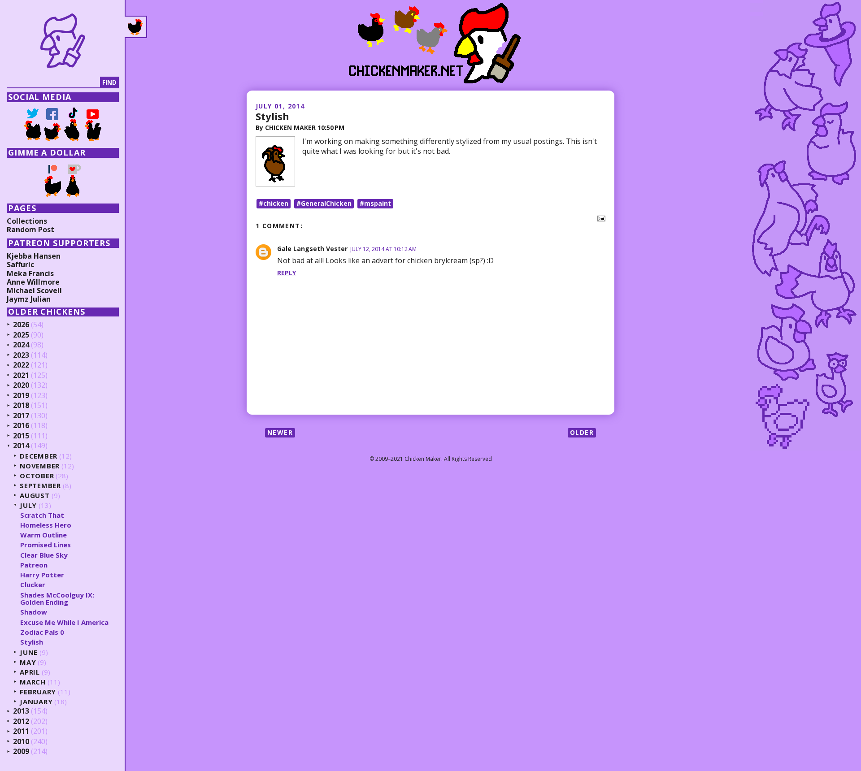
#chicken (273, 203)
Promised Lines (45, 544)
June (29, 652)
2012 (21, 722)
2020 (21, 385)
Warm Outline (43, 534)
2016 (21, 426)
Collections (27, 221)
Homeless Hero (45, 524)
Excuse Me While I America (64, 622)
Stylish (272, 116)
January (36, 702)
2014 (21, 446)
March (33, 682)
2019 (21, 396)
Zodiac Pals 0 (42, 632)
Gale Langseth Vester (312, 248)
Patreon (34, 564)
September (40, 485)
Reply (286, 273)
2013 (21, 711)
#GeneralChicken (324, 203)
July (28, 505)
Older (582, 432)
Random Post (30, 229)
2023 (21, 355)
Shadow (33, 611)
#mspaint (375, 203)
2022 (21, 365)
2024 (21, 345)
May (28, 662)
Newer (280, 432)
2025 (21, 335)
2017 (21, 416)
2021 (21, 376)
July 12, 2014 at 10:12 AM (383, 249)
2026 (21, 325)
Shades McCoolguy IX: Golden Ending (57, 598)
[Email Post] (599, 218)
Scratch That (42, 515)
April (30, 672)
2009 (21, 752)
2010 (21, 742)
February (38, 692)
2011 (21, 732)
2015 (21, 436)
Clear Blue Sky (44, 554)
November (40, 466)
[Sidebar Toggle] (136, 27)
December (38, 456)
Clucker (32, 584)
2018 (21, 406)
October (37, 476)
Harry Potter (42, 574)
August (35, 495)
